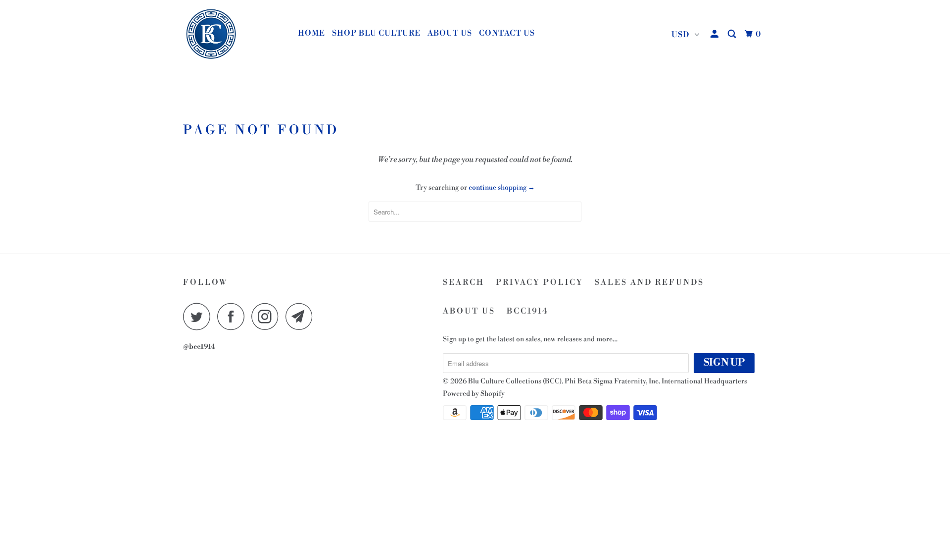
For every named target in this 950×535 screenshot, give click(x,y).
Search (463, 282)
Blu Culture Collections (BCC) (515, 381)
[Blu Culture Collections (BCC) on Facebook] (233, 316)
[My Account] (715, 34)
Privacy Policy (539, 282)
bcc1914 (528, 311)
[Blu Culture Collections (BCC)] (234, 34)
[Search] (733, 34)
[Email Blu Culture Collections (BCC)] (301, 316)
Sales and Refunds (649, 282)
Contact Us (507, 33)
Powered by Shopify (474, 393)
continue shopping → (502, 187)
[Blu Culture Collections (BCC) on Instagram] (267, 316)
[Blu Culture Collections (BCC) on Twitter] (199, 316)
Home (311, 33)
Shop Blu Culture (376, 33)
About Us (450, 33)
